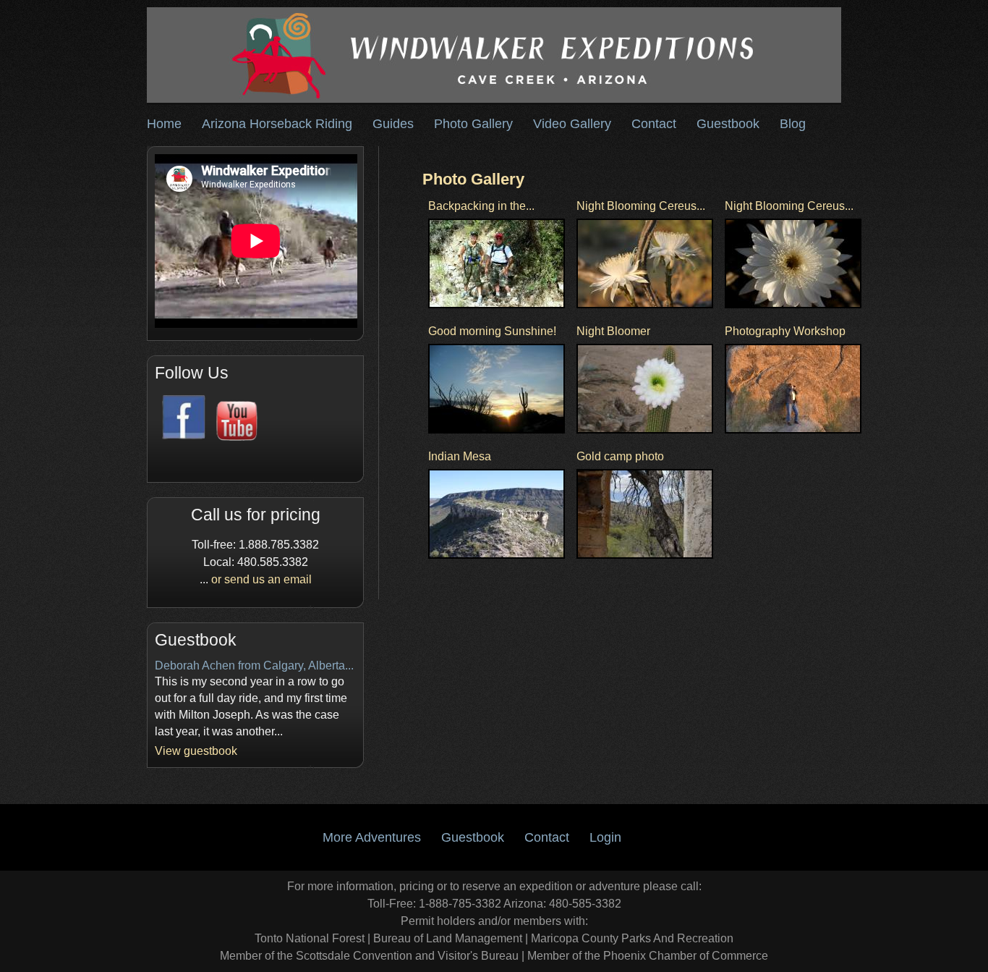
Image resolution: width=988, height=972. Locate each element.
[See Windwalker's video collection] (233, 437)
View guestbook (196, 751)
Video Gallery (572, 124)
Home (164, 124)
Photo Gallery (473, 124)
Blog (793, 124)
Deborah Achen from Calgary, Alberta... (254, 665)
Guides (393, 124)
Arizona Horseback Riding (277, 124)
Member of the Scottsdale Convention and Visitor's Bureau (369, 956)
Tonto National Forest (310, 938)
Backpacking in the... (481, 206)
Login (605, 837)
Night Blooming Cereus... (640, 206)
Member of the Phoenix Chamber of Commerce (647, 956)
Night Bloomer (613, 331)
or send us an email (261, 579)
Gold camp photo (620, 456)
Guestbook (728, 124)
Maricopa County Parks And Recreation (632, 938)
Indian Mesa (459, 456)
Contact (653, 124)
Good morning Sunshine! (492, 331)
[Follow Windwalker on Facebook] (181, 437)
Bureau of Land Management (447, 938)
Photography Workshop (785, 331)
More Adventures (372, 837)
